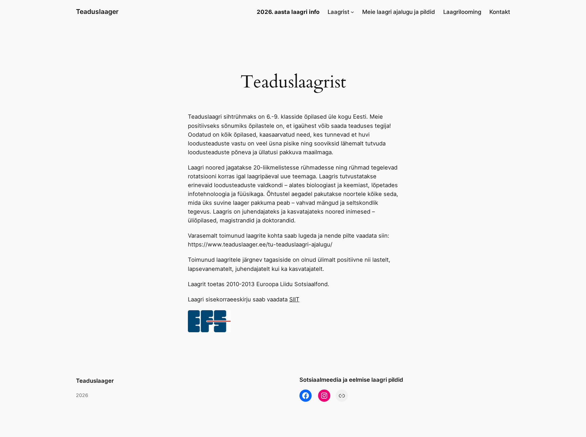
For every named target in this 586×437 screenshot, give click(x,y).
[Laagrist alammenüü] (352, 12)
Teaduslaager (97, 11)
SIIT (294, 299)
